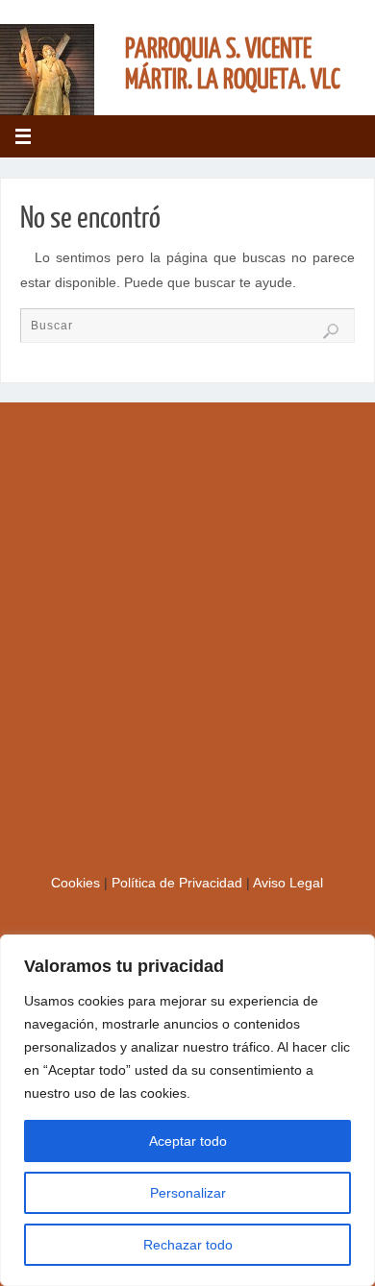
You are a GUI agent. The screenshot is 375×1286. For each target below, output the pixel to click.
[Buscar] (330, 331)
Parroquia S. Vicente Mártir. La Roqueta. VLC (232, 64)
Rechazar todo (188, 1244)
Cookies (77, 883)
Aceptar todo (188, 1141)
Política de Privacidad (179, 883)
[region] (187, 1110)
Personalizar (188, 1193)
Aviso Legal (288, 883)
